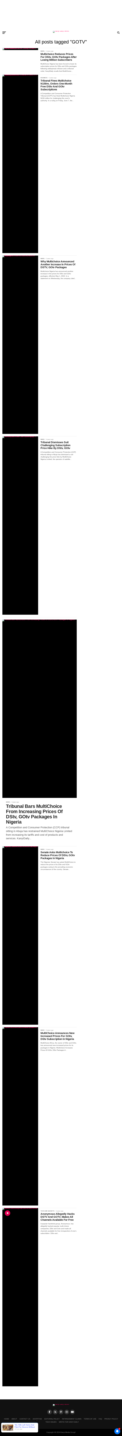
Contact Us (25, 1419)
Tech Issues (51, 1422)
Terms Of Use (90, 1419)
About (14, 1419)
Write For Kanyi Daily (69, 1422)
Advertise (37, 1419)
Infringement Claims (71, 1419)
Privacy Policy (111, 1419)
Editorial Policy (52, 1419)
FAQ (100, 1419)
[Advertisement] (61, 15)
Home (6, 1419)
